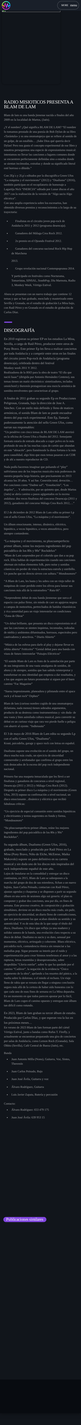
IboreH (13, 1361)
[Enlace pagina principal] (6, 5)
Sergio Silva (16, 1287)
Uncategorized (17, 1280)
